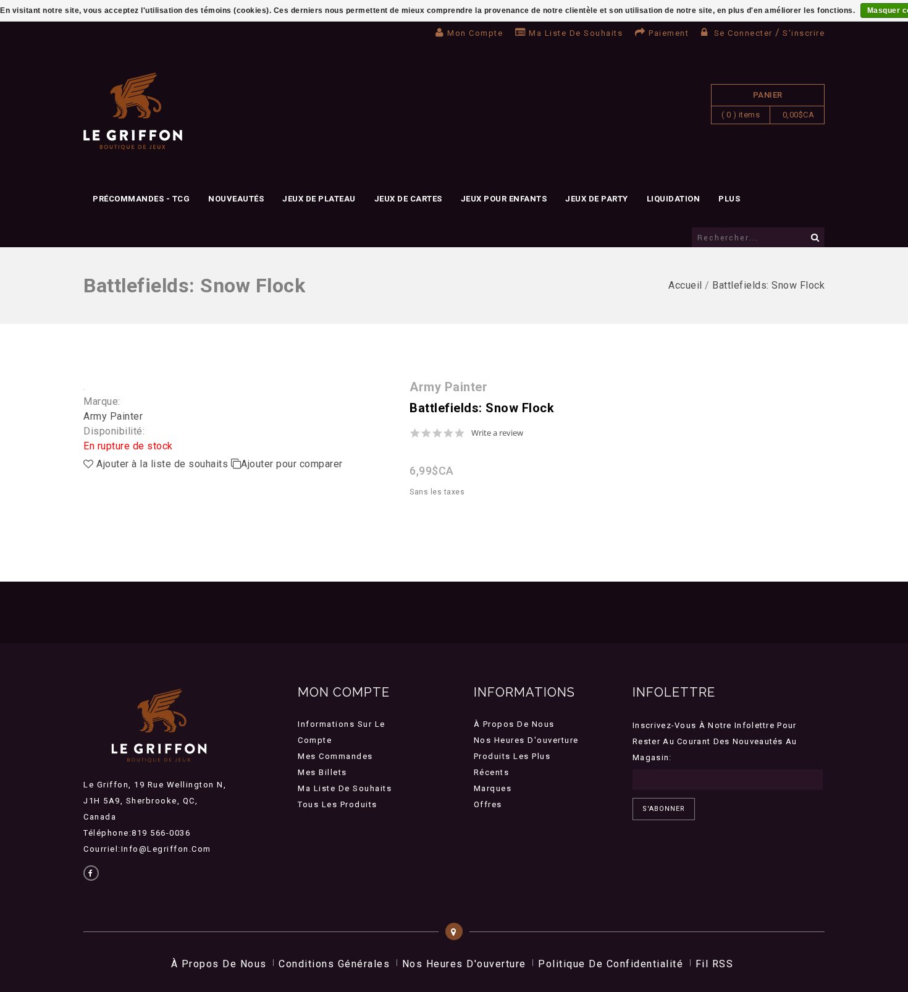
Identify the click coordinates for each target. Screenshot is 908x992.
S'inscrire (804, 33)
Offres (488, 804)
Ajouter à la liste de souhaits (162, 464)
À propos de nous (514, 724)
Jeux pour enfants (504, 198)
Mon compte (475, 33)
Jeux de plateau (319, 198)
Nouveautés (236, 198)
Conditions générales (334, 964)
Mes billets (322, 772)
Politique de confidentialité (610, 964)
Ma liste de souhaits (576, 33)
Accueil (685, 285)
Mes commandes (335, 756)
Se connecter (743, 33)
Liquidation (673, 198)
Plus (729, 198)
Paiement (669, 33)
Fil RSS (715, 964)
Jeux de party (596, 198)
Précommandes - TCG (141, 198)
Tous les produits (337, 804)
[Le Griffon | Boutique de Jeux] (132, 111)
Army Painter (113, 416)
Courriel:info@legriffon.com (147, 849)
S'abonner (663, 809)
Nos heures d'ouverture (526, 740)
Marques (493, 788)
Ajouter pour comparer (292, 464)
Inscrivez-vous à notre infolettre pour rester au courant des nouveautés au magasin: (715, 741)
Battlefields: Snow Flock (768, 285)
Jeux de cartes (408, 198)
